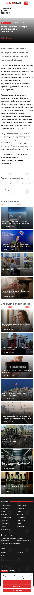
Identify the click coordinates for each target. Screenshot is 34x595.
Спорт (19, 523)
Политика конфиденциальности (24, 539)
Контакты (20, 552)
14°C (26, 3)
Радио (3, 555)
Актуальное (20, 508)
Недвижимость (6, 517)
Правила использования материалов (8, 539)
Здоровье (4, 14)
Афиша (3, 511)
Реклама (3, 552)
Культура (4, 10)
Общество (4, 520)
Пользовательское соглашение (11, 543)
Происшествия (6, 8)
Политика (4, 7)
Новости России (22, 505)
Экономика (20, 526)
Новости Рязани (6, 505)
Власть (19, 511)
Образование (5, 12)
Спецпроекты (5, 523)
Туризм (3, 526)
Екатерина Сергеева (6, 38)
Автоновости (5, 508)
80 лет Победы (5, 529)
